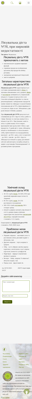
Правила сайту (23, 353)
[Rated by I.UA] (5, 397)
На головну (6, 353)
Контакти (21, 362)
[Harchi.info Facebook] (16, 349)
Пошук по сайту (24, 364)
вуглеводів (19, 205)
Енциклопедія (7, 356)
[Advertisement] (16, 22)
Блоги (5, 362)
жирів (15, 201)
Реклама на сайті (22, 358)
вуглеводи (6, 95)
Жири (29, 92)
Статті (5, 359)
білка (24, 90)
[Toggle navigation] (28, 3)
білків (15, 194)
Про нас (21, 367)
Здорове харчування (6, 366)
